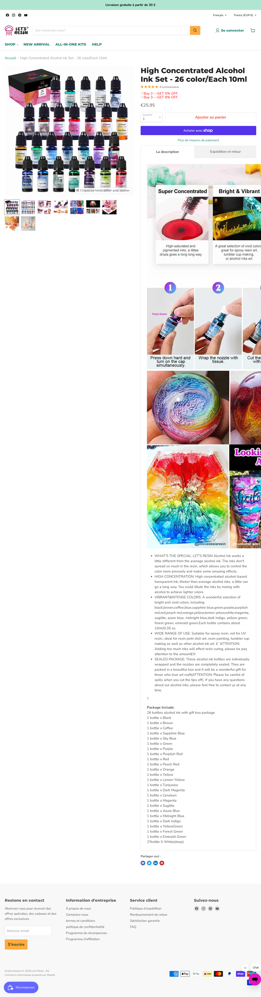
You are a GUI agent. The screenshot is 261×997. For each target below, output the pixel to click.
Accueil (10, 58)
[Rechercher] (195, 30)
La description (167, 151)
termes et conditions (80, 921)
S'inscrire (16, 944)
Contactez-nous (77, 914)
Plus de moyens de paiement (198, 140)
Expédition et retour (225, 151)
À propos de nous (78, 908)
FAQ (133, 927)
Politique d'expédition (145, 908)
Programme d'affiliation (83, 939)
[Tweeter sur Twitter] (149, 863)
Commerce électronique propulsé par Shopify (30, 975)
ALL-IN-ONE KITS (70, 44)
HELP (97, 44)
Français (218, 15)
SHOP (10, 44)
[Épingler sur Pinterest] (162, 863)
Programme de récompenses (86, 933)
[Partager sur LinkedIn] (155, 863)
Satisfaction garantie (145, 921)
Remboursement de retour (148, 914)
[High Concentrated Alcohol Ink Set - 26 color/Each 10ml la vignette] (11, 207)
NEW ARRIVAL (37, 44)
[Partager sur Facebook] (143, 863)
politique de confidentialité (85, 927)
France (243, 15)
